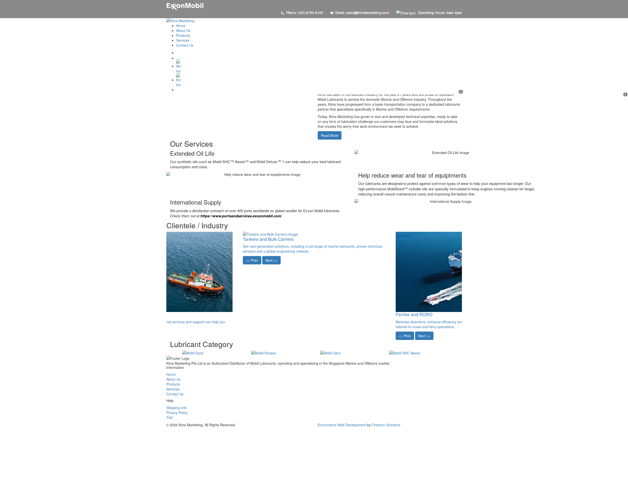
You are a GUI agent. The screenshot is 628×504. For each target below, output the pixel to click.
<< (252, 260)
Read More (329, 135)
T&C (169, 417)
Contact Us (174, 393)
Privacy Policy (177, 412)
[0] (319, 80)
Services (173, 389)
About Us (173, 379)
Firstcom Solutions (386, 424)
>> (271, 260)
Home (171, 374)
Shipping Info (176, 407)
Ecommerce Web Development (342, 424)
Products (173, 384)
